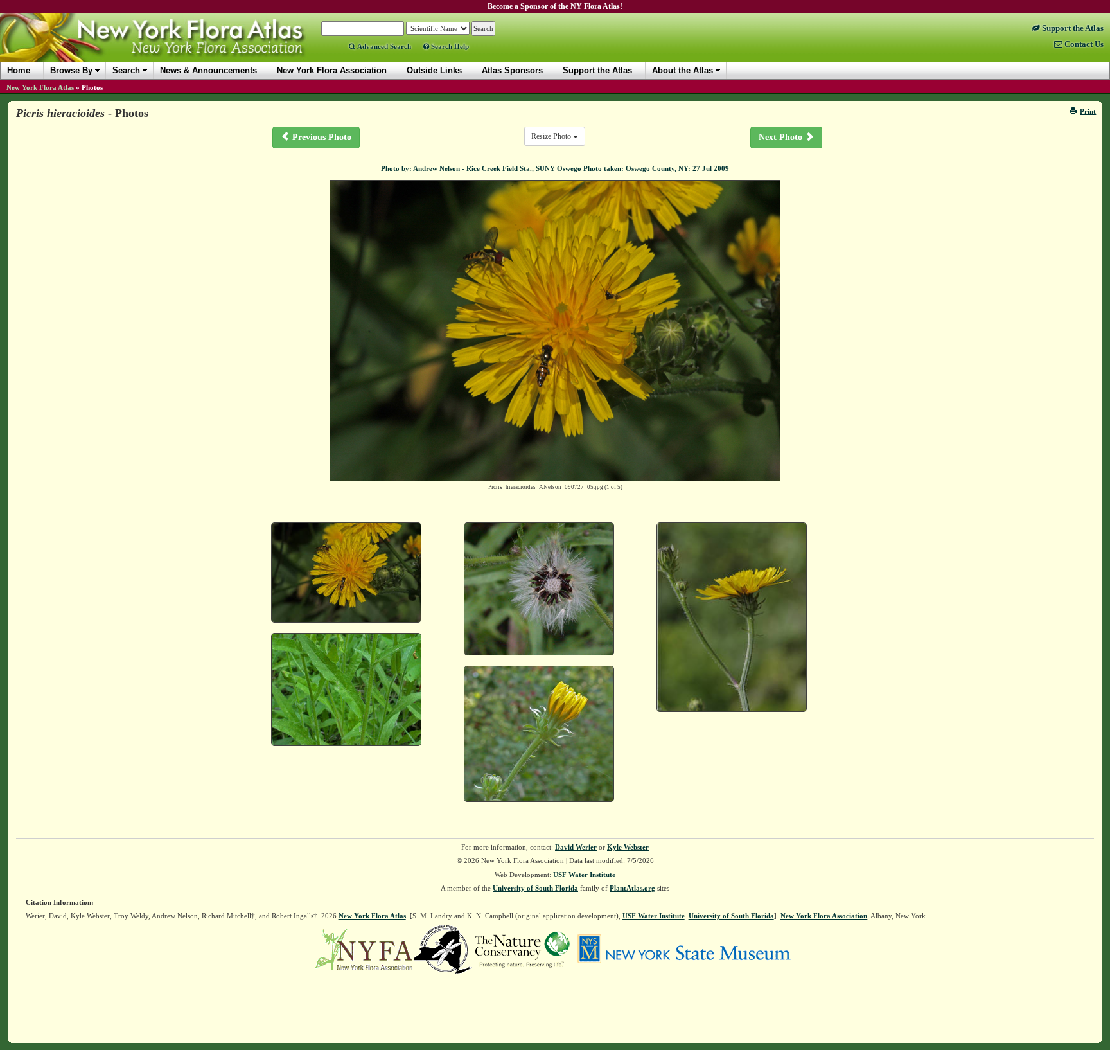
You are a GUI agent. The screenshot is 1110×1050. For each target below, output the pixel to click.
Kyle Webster (628, 847)
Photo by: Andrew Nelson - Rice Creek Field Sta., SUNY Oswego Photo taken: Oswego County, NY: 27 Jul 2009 (555, 168)
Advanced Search (383, 46)
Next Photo (782, 137)
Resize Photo (552, 136)
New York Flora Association (169, 47)
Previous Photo (320, 137)
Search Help (449, 46)
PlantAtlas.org (632, 888)
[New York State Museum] (683, 948)
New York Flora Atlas (40, 87)
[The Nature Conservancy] (522, 948)
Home (18, 70)
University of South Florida (535, 888)
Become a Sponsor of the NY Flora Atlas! (555, 6)
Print (1088, 111)
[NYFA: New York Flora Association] (363, 948)
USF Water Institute (584, 874)
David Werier (576, 847)
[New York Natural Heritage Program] (443, 948)
